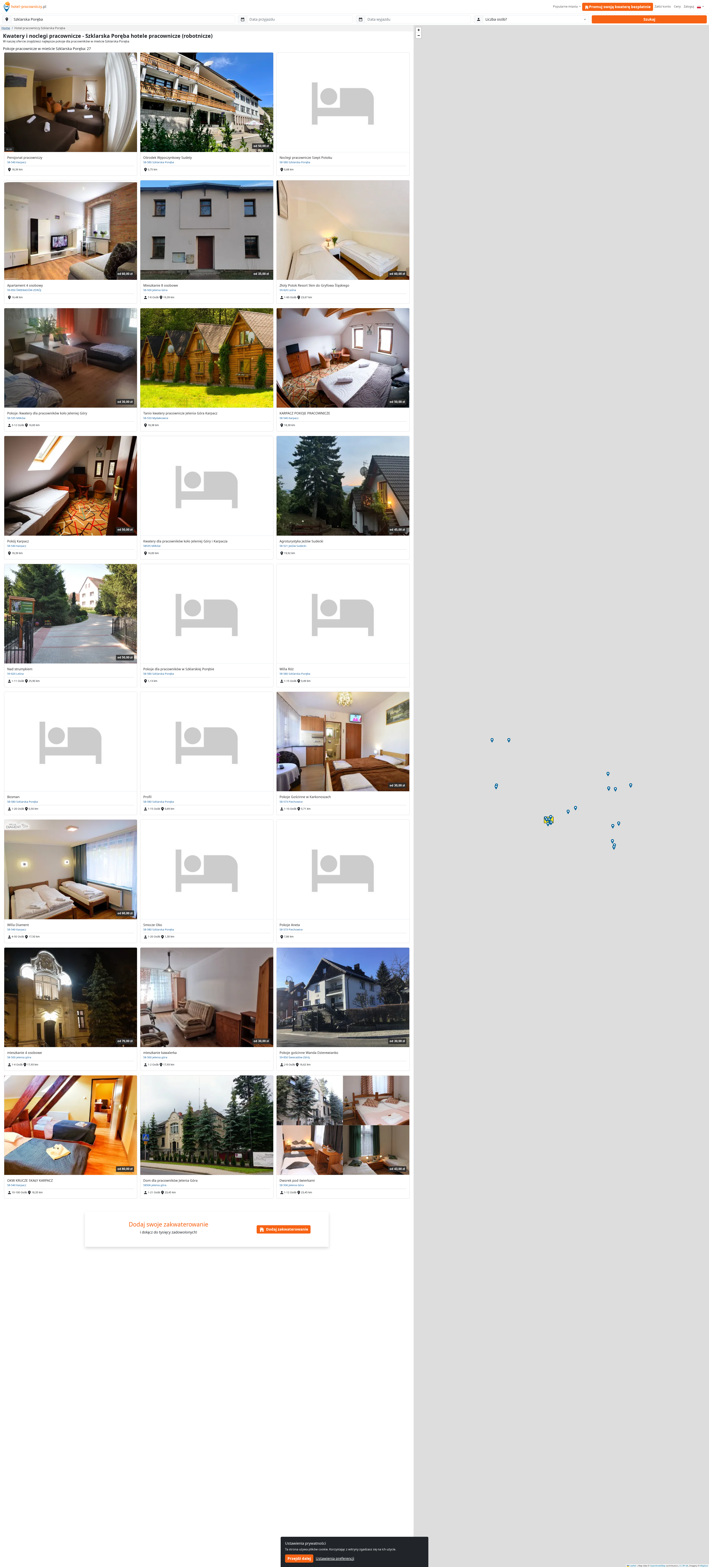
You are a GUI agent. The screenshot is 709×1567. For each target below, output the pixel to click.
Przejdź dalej (299, 1558)
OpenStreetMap (657, 1565)
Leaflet (632, 1565)
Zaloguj (689, 6)
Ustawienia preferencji (335, 1558)
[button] (546, 820)
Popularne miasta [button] (565, 6)
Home (5, 28)
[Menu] (700, 6)
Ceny (677, 6)
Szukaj (649, 19)
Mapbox (704, 1565)
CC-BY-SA (683, 1565)
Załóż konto (663, 6)
